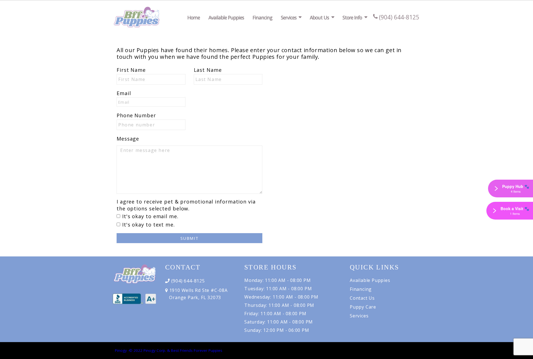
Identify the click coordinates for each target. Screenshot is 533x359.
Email (124, 93)
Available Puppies (226, 17)
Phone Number (136, 115)
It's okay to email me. (150, 216)
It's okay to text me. (148, 224)
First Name (131, 70)
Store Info (352, 17)
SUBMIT (189, 238)
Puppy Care (363, 307)
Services (288, 17)
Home (193, 17)
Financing (262, 17)
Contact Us (362, 298)
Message (128, 139)
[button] (523, 353)
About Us (319, 17)
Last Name (208, 70)
